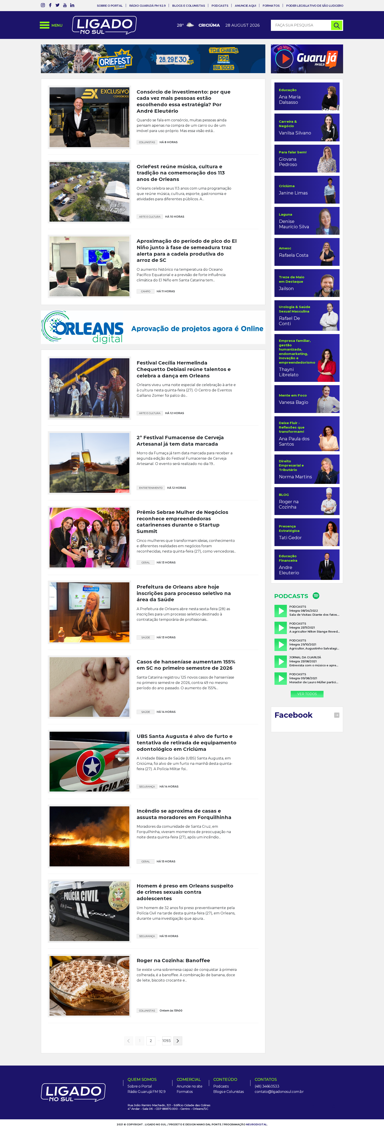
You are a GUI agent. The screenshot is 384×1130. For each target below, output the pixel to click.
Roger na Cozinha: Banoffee (173, 985)
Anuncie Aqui (245, 5)
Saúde (145, 661)
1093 (166, 1065)
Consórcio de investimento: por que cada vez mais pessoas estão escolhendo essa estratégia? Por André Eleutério (183, 115)
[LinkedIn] (72, 6)
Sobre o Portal (110, 5)
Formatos (271, 5)
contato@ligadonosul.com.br (279, 1116)
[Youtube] (65, 6)
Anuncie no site (189, 1110)
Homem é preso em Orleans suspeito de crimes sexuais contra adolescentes (185, 916)
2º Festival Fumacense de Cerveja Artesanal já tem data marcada (180, 465)
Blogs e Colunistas (188, 5)
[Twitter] (58, 6)
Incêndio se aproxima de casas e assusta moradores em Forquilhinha (184, 838)
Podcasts (220, 5)
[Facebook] (50, 6)
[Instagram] (43, 6)
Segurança (147, 810)
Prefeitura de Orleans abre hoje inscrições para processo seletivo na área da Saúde (184, 617)
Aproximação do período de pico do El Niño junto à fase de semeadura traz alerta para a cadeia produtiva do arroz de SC (187, 265)
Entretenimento (150, 511)
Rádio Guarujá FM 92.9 (147, 5)
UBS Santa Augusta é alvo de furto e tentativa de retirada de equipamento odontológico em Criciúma (186, 766)
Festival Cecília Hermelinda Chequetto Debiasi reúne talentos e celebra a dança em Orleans (184, 393)
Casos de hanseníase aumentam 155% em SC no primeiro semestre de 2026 (186, 689)
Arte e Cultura (149, 231)
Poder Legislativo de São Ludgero (314, 5)
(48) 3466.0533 (267, 1110)
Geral (146, 586)
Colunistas (147, 156)
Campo (145, 305)
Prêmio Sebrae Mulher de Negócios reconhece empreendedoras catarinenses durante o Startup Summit (182, 545)
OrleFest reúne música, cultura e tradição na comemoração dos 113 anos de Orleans (181, 187)
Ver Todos (307, 694)
